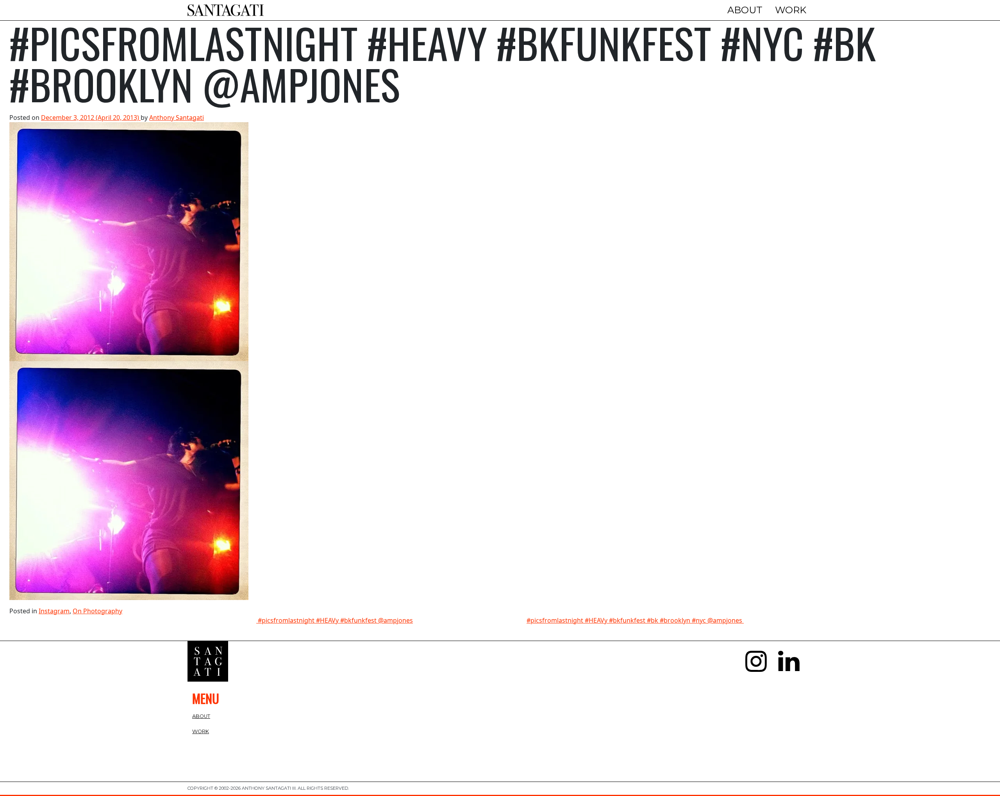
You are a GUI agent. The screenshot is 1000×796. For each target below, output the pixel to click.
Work (790, 10)
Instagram (54, 611)
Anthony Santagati (176, 117)
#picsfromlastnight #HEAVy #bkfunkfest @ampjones (334, 620)
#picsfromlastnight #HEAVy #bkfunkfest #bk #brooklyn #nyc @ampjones (635, 620)
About (744, 10)
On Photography (97, 611)
